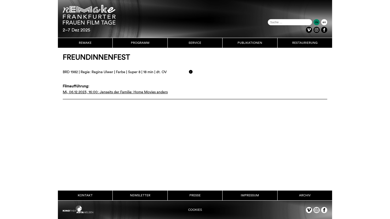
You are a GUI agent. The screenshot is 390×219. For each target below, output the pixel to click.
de (316, 22)
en (324, 22)
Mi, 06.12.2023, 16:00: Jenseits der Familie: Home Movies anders (115, 92)
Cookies (195, 209)
